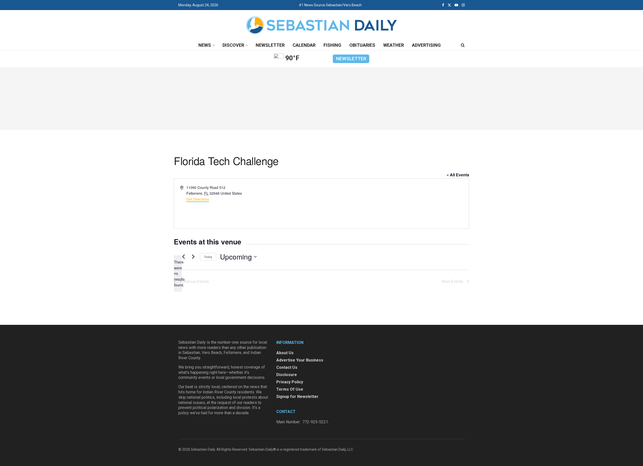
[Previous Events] (183, 257)
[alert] (178, 273)
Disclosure (286, 374)
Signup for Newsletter (297, 396)
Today (208, 256)
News (204, 45)
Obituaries (362, 45)
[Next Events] (193, 257)
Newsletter (270, 45)
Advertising (426, 45)
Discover (233, 45)
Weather (393, 45)
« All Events (458, 175)
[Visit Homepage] (321, 25)
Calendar (304, 45)
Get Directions (197, 198)
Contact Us (286, 367)
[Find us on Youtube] (456, 5)
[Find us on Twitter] (449, 5)
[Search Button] (463, 45)
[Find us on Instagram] (463, 5)
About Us (285, 352)
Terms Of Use (289, 389)
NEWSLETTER (351, 59)
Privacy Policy (289, 382)
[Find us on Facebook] (443, 5)
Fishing (332, 45)
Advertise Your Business (299, 360)
